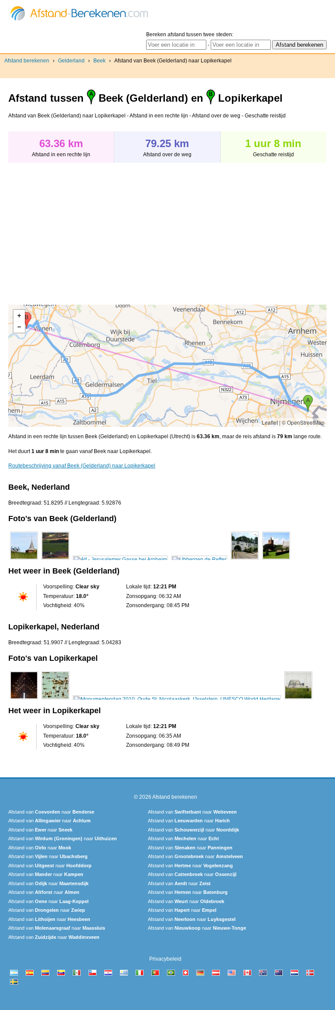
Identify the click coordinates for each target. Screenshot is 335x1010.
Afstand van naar (51, 811)
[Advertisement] (81, 229)
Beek (99, 61)
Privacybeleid (165, 959)
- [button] (19, 327)
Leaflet (270, 422)
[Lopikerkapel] (24, 699)
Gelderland (71, 61)
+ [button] (19, 315)
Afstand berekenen (26, 61)
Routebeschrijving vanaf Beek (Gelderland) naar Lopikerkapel (81, 466)
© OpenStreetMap (303, 422)
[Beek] (24, 560)
